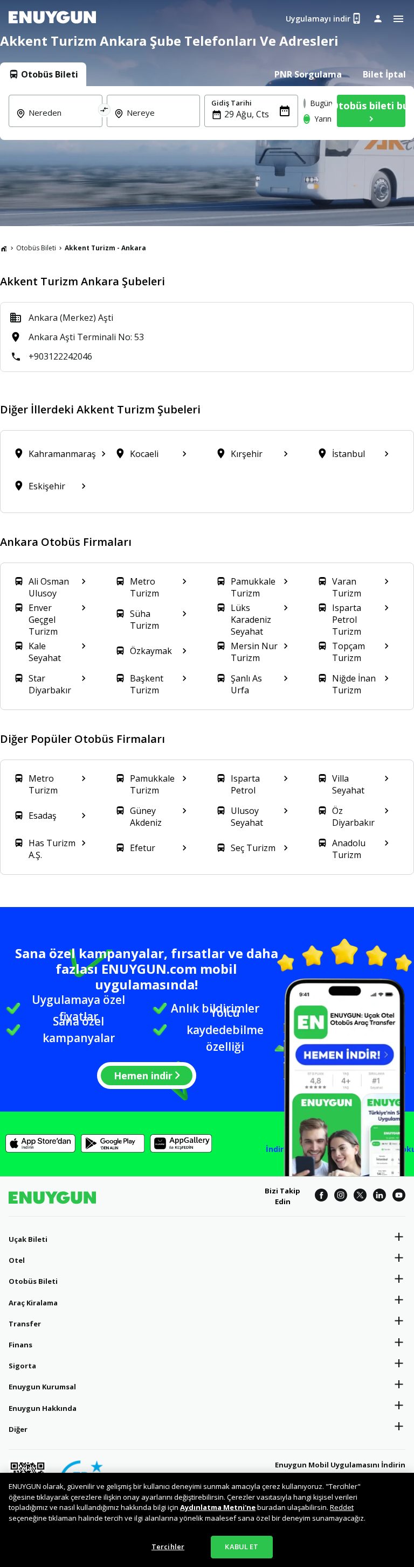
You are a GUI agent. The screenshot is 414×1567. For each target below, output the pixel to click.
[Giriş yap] (378, 18)
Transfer (25, 1324)
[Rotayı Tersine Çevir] (104, 111)
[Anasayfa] (4, 248)
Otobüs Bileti (36, 247)
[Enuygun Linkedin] (379, 1197)
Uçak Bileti (28, 1239)
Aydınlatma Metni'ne (218, 1507)
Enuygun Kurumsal (42, 1387)
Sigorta (22, 1366)
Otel (17, 1260)
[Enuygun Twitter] (360, 1197)
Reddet (342, 1507)
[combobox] (62, 120)
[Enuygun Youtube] (398, 1197)
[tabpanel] (207, 113)
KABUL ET (241, 1546)
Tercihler (167, 1546)
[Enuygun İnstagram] (340, 1197)
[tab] (43, 74)
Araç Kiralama (33, 1303)
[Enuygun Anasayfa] (52, 19)
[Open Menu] (398, 19)
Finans (20, 1345)
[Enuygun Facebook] (321, 1197)
